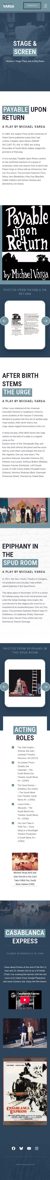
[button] (45, 6)
